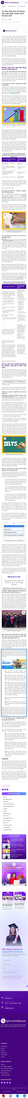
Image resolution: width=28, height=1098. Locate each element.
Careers (5, 808)
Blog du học (4, 1052)
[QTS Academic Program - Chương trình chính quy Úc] (13, 840)
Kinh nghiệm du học (8, 818)
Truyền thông (6, 827)
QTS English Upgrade (6, 1066)
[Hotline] (3, 1096)
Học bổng (5, 801)
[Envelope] (10, 1083)
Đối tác (2, 1048)
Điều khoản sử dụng (21, 1091)
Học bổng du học (7, 829)
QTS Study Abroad (5, 1070)
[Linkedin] (4, 1083)
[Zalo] (24, 1096)
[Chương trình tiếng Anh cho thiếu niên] (13, 851)
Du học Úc (6, 822)
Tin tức (5, 797)
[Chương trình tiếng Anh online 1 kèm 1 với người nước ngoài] (13, 846)
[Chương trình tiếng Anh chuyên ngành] (13, 856)
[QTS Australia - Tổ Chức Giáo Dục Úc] (10, 2)
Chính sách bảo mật (7, 1091)
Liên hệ (2, 1056)
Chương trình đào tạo (8, 806)
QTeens (3, 1064)
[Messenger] (10, 1096)
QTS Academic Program (7, 1068)
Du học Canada (7, 820)
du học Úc (23, 372)
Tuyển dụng (4, 1054)
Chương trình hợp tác (8, 804)
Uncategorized (7, 813)
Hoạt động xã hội (7, 799)
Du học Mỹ (6, 815)
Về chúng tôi (4, 1046)
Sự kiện (5, 811)
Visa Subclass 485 (15, 93)
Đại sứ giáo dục (5, 1072)
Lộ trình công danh (5, 1075)
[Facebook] (2, 1083)
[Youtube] (7, 1083)
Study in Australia (6, 785)
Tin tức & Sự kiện (7, 825)
